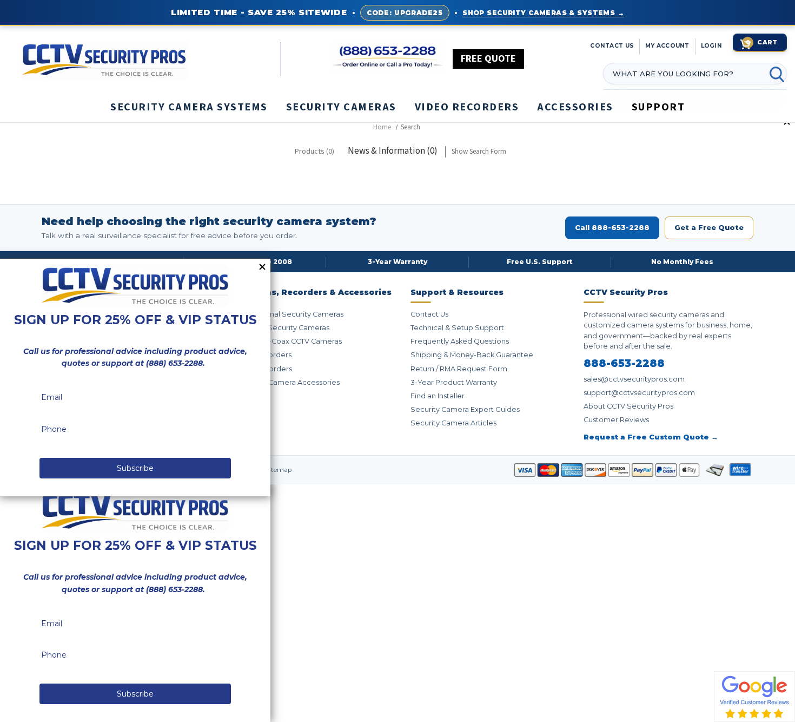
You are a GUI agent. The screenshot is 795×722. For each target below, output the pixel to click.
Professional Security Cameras (290, 314)
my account (667, 45)
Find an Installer (437, 396)
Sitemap (279, 470)
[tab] (314, 151)
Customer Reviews (616, 420)
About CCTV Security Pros (628, 406)
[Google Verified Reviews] (754, 696)
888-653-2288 (624, 364)
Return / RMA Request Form (458, 369)
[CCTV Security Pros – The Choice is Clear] (151, 59)
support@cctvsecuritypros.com (639, 393)
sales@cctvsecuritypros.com (634, 379)
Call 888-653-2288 (612, 227)
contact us (612, 45)
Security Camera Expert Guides (465, 409)
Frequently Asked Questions (459, 341)
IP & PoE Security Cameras (283, 328)
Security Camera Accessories (288, 382)
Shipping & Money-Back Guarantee (471, 355)
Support (658, 107)
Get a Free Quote (709, 227)
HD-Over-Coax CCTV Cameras (289, 341)
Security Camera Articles (453, 423)
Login (711, 45)
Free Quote (488, 58)
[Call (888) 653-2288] (388, 57)
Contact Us (429, 314)
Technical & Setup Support (457, 328)
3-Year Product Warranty (453, 382)
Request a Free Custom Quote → (651, 437)
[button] (794, 716)
